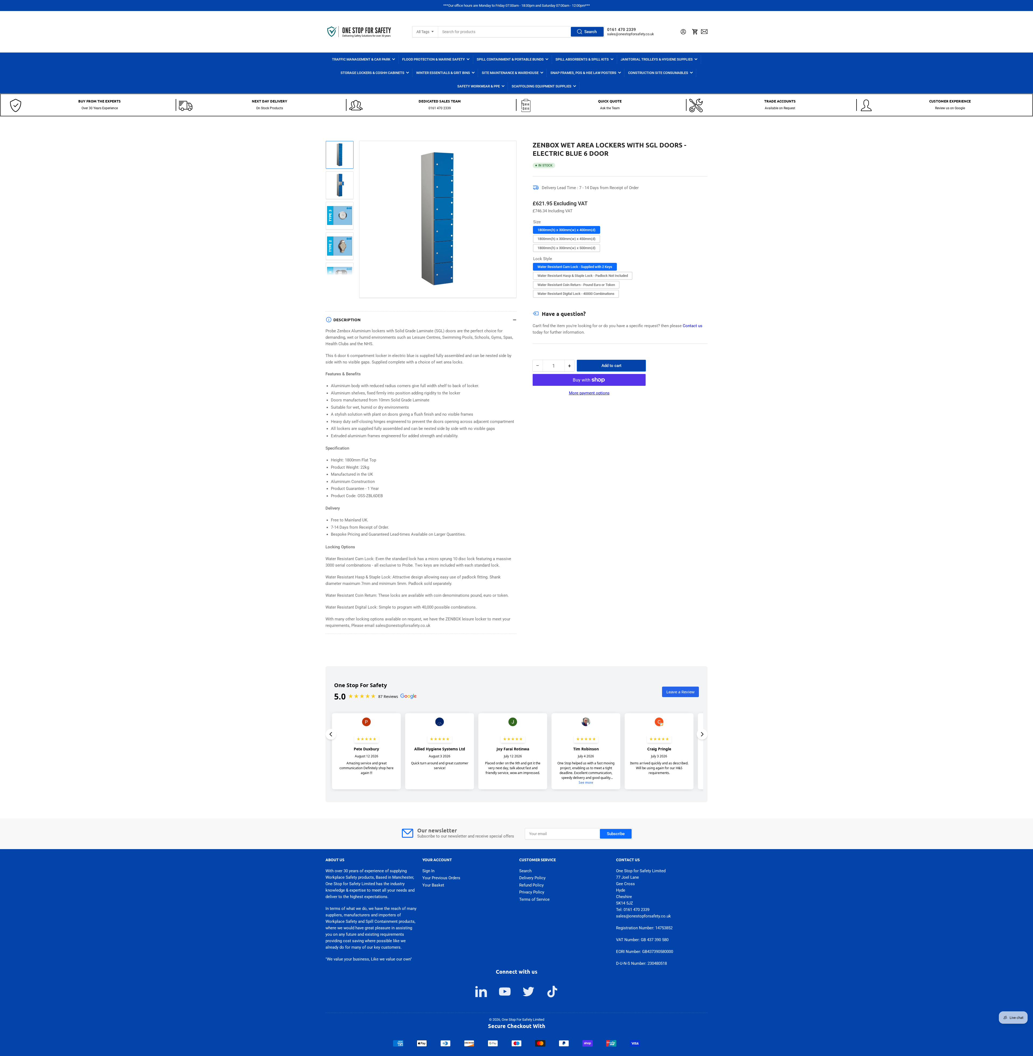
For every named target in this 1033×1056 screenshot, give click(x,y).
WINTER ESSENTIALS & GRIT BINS (443, 73)
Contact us (692, 325)
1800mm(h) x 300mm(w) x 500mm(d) (566, 248)
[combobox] (521, 31)
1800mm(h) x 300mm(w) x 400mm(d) (566, 230)
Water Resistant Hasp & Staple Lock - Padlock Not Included (582, 276)
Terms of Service (534, 899)
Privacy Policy (531, 892)
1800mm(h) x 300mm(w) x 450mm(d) (566, 239)
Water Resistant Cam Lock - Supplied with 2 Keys (574, 267)
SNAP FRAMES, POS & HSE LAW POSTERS (583, 73)
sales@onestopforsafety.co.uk (630, 34)
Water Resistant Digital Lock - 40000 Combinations (575, 294)
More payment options (589, 393)
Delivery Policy (532, 877)
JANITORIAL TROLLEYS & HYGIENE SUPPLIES (657, 59)
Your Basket (433, 885)
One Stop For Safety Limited (523, 1020)
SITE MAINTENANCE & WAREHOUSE (510, 73)
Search (590, 31)
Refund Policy (531, 885)
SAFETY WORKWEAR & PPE (478, 86)
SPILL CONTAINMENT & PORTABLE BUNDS (510, 59)
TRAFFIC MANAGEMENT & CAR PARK (361, 59)
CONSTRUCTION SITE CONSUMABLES (658, 73)
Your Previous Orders (441, 877)
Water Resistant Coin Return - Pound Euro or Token (576, 285)
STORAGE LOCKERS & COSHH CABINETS (372, 73)
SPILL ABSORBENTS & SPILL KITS (582, 59)
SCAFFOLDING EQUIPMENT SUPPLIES (541, 86)
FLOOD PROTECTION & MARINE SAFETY (433, 59)
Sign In (428, 870)
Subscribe (616, 833)
